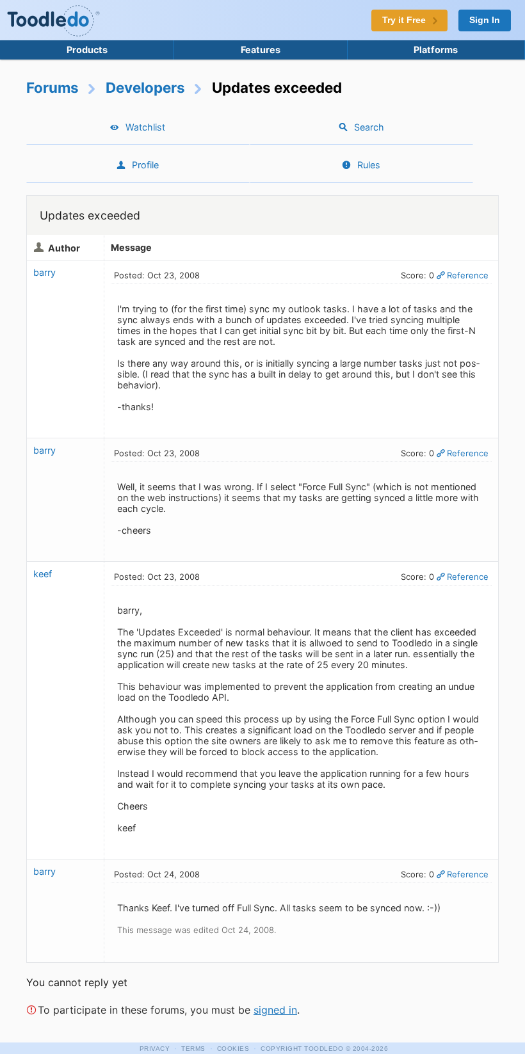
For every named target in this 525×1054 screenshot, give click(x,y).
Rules (368, 164)
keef (42, 573)
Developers (145, 87)
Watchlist (145, 127)
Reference (468, 275)
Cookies (233, 1048)
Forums (52, 87)
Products (87, 49)
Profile (145, 164)
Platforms (436, 49)
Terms (193, 1048)
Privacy (155, 1048)
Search (369, 127)
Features (260, 49)
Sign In (484, 20)
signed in (275, 1009)
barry (44, 272)
